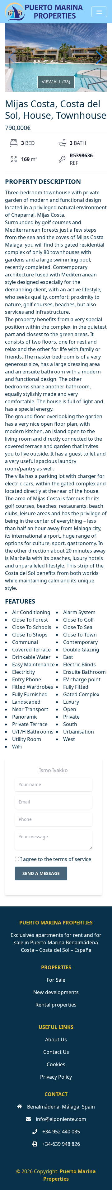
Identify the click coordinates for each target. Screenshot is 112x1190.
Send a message (41, 873)
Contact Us (56, 1052)
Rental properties (56, 1004)
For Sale (56, 979)
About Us (56, 1039)
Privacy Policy (56, 1076)
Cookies (56, 1064)
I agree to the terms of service (55, 859)
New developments (56, 992)
